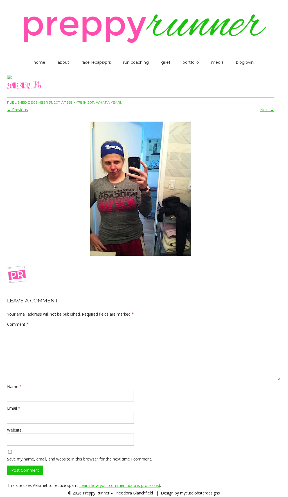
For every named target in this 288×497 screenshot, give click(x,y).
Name (14, 386)
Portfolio (191, 62)
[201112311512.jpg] (140, 189)
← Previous (17, 109)
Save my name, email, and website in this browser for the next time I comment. (79, 459)
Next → (267, 109)
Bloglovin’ (245, 62)
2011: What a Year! (104, 102)
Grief (165, 62)
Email (13, 408)
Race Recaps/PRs (96, 62)
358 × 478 (74, 102)
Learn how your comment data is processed (119, 485)
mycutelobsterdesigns (200, 493)
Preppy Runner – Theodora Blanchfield (118, 493)
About (63, 62)
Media (217, 62)
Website (14, 430)
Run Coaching (136, 62)
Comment (18, 324)
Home (39, 62)
